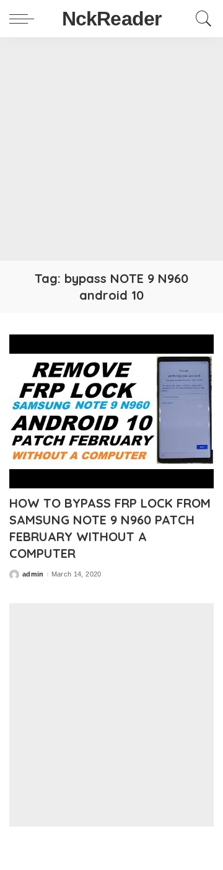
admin (33, 574)
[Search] (201, 18)
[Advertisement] (111, 149)
